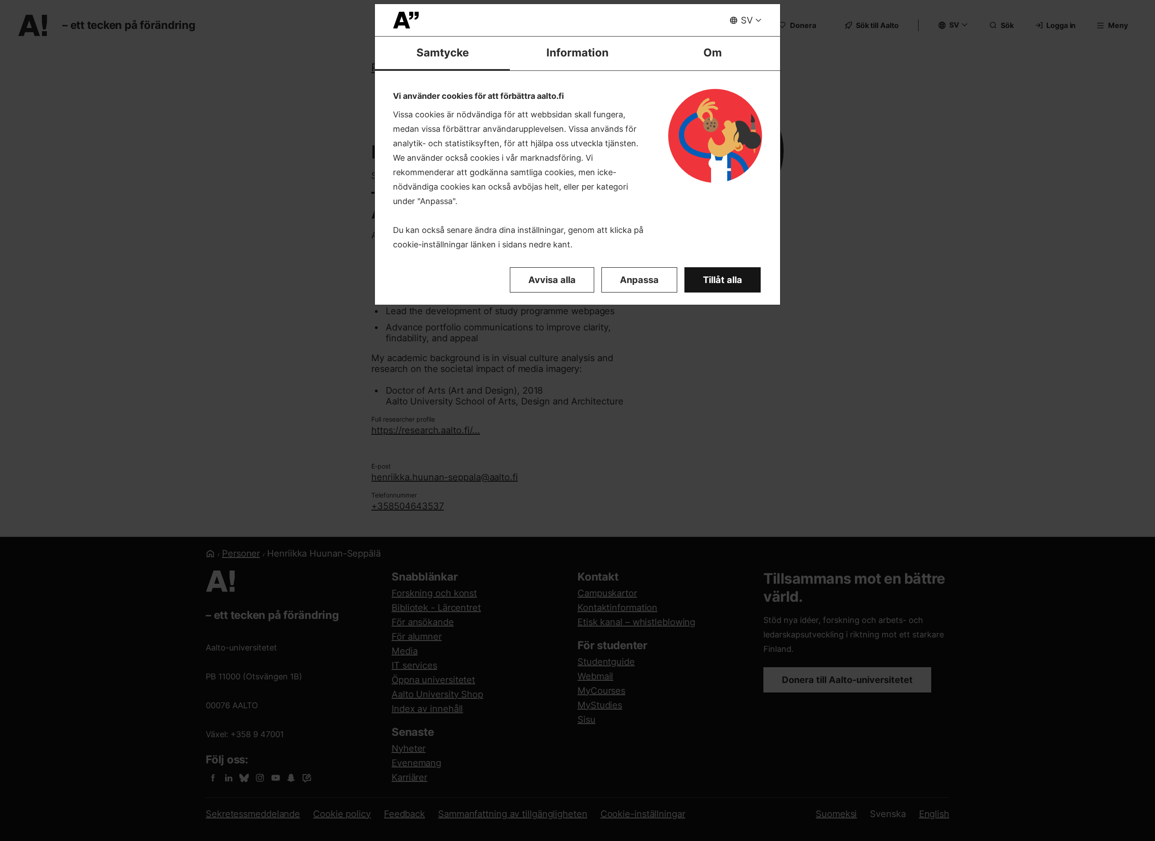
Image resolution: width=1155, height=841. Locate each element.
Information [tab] (577, 52)
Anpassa (639, 279)
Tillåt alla (722, 279)
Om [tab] (712, 52)
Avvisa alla (552, 279)
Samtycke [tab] (442, 52)
